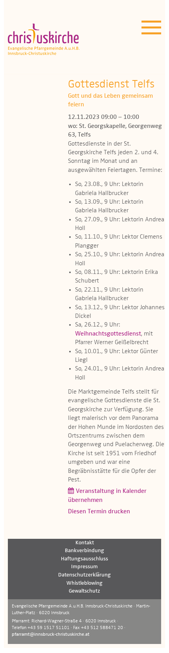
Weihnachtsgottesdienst (108, 334)
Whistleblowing (84, 583)
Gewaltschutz (84, 591)
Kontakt (84, 542)
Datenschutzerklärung (84, 575)
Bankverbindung (84, 550)
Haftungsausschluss (84, 559)
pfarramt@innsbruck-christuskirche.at (51, 634)
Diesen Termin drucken (99, 512)
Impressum (84, 566)
